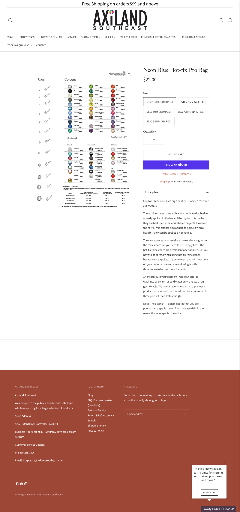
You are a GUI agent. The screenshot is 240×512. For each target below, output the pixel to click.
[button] (213, 509)
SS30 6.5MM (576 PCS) (158, 121)
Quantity (149, 132)
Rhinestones (27, 37)
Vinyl (10, 37)
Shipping (164, 181)
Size (146, 93)
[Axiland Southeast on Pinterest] (21, 484)
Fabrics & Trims (128, 37)
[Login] (221, 20)
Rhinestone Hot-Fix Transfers (158, 37)
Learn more (209, 492)
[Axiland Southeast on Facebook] (17, 484)
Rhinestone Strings (193, 37)
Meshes (108, 37)
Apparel (72, 37)
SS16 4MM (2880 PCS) (158, 111)
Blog (90, 395)
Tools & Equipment (18, 45)
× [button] (225, 462)
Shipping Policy (97, 425)
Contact (41, 45)
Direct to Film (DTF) (52, 37)
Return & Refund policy (101, 415)
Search (92, 420)
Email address (135, 409)
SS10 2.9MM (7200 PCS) (193, 102)
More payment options (176, 173)
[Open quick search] (10, 20)
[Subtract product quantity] (161, 140)
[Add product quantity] (147, 140)
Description (151, 192)
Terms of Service (97, 410)
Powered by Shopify (53, 494)
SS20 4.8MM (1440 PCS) (191, 111)
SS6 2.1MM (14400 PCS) (159, 102)
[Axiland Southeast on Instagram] (25, 484)
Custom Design (89, 37)
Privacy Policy (96, 430)
